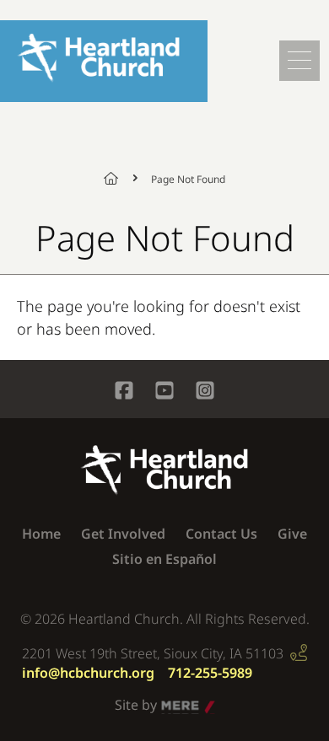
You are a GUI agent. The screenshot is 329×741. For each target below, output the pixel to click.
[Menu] (299, 60)
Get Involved (123, 533)
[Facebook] (124, 392)
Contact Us (221, 533)
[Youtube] (164, 392)
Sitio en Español (164, 559)
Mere (178, 705)
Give (292, 533)
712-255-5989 (210, 672)
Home (121, 177)
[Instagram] (205, 392)
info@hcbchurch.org (88, 672)
